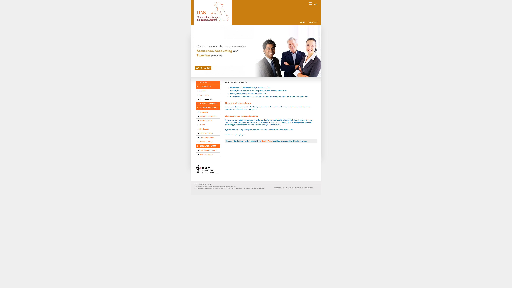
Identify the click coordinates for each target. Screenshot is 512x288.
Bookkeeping (204, 129)
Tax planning (204, 95)
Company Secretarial (207, 138)
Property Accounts (206, 133)
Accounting (204, 112)
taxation (203, 91)
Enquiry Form (267, 141)
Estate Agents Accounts (208, 150)
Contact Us (312, 22)
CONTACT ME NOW (203, 68)
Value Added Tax (206, 120)
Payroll (202, 125)
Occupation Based (208, 146)
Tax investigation (206, 99)
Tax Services (205, 87)
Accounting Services (209, 108)
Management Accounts (208, 116)
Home (302, 22)
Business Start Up (206, 142)
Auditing (203, 83)
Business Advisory (208, 104)
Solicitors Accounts (206, 154)
